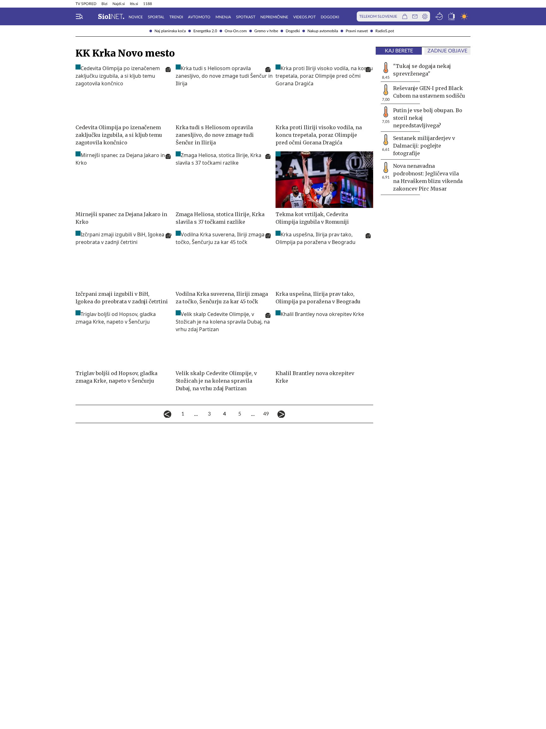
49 (266, 413)
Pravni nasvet (357, 31)
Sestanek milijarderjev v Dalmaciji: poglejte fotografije (424, 145)
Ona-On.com (236, 31)
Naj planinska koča (170, 31)
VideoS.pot (304, 17)
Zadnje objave (447, 50)
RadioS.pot (384, 31)
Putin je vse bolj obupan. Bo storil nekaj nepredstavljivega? (427, 118)
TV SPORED (86, 4)
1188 (147, 4)
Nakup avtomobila (322, 31)
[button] (79, 16)
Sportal (156, 17)
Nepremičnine (274, 17)
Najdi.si (118, 4)
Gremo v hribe (266, 31)
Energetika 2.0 (205, 31)
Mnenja (223, 17)
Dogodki (293, 31)
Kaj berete (399, 50)
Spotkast (245, 17)
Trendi (176, 17)
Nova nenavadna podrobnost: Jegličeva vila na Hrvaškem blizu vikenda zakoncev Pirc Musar (428, 177)
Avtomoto (199, 17)
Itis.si (134, 4)
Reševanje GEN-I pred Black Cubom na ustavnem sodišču (429, 92)
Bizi (104, 4)
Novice (136, 17)
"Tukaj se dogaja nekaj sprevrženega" (422, 70)
